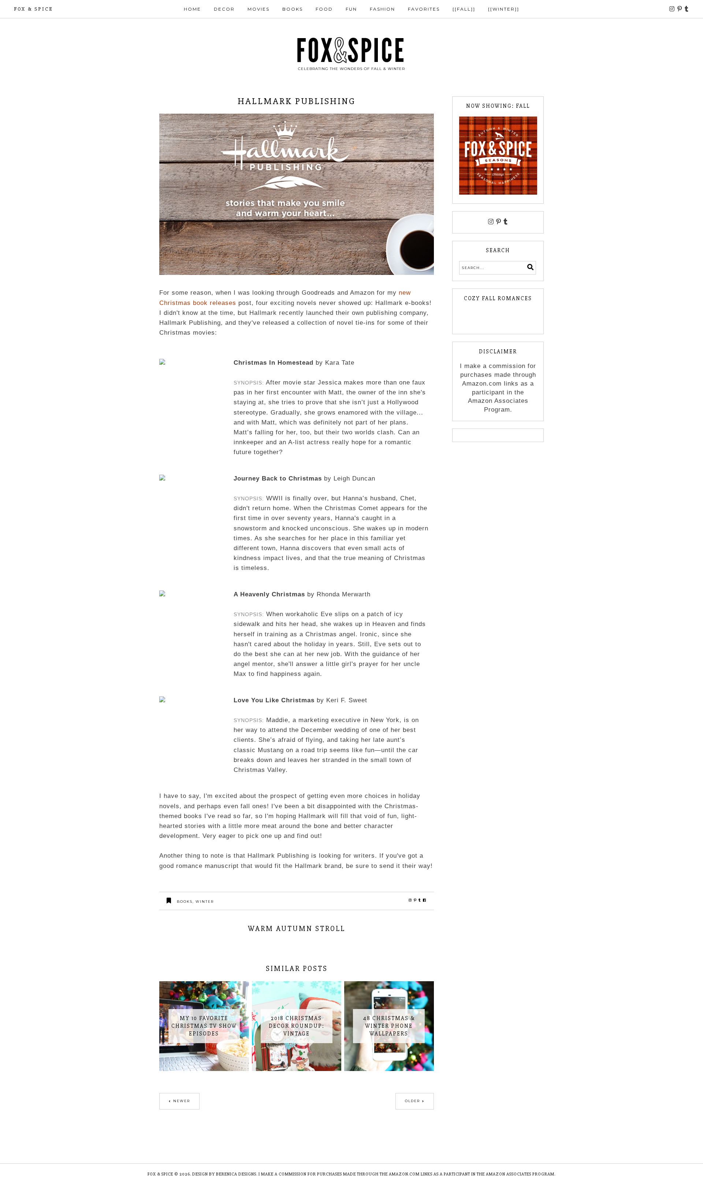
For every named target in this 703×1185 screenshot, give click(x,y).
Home (192, 9)
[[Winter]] (503, 9)
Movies (258, 9)
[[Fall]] (464, 9)
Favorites (424, 9)
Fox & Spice (33, 9)
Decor (224, 9)
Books (292, 9)
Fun (351, 9)
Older (412, 1101)
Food (324, 9)
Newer (181, 1101)
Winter (205, 901)
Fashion (382, 9)
